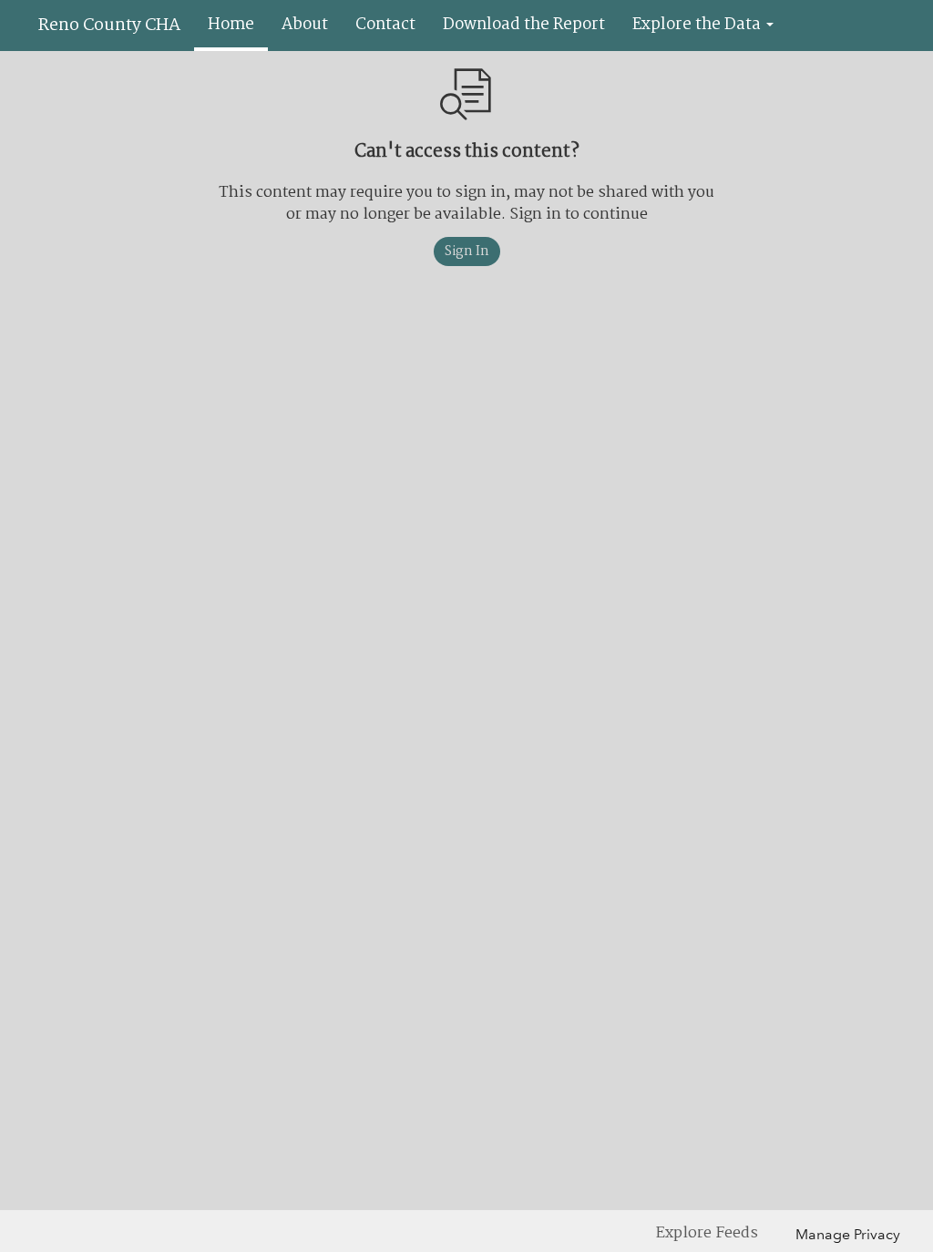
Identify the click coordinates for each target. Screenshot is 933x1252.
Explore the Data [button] (698, 25)
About (305, 25)
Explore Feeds (707, 1233)
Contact (385, 25)
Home (231, 25)
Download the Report (524, 25)
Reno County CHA (109, 25)
